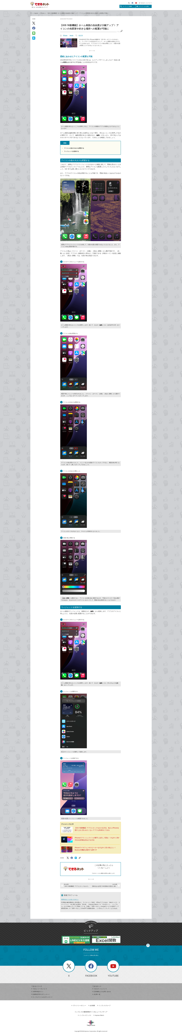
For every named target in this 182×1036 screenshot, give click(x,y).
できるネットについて (146, 3)
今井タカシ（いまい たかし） (70, 899)
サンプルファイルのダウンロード (42, 997)
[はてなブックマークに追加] (33, 38)
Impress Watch (99, 1015)
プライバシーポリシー (79, 1005)
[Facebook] (132, 3)
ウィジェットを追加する (71, 151)
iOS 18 (81, 35)
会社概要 (92, 1005)
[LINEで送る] (33, 33)
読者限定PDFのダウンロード (41, 994)
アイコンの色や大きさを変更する (74, 148)
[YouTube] (136, 3)
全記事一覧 (97, 994)
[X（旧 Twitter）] (129, 3)
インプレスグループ (105, 1005)
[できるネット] (31, 13)
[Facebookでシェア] (33, 28)
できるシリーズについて (40, 989)
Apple (36, 13)
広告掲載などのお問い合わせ (102, 991)
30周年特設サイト (38, 991)
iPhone (42, 13)
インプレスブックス (85, 1015)
